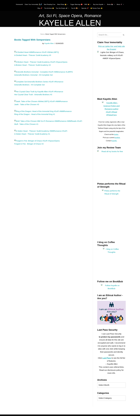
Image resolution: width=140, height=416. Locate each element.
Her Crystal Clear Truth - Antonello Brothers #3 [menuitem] (33, 95)
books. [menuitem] (116, 134)
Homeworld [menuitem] (19, 4)
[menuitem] (70, 16)
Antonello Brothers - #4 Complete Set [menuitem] (29, 85)
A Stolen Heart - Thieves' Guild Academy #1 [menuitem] (32, 134)
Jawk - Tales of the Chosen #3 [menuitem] (26, 104)
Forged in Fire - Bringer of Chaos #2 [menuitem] (29, 144)
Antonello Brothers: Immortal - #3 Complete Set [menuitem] (33, 75)
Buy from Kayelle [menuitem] (98, 4)
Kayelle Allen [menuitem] (49, 43)
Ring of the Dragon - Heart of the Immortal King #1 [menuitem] (34, 114)
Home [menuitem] (42, 34)
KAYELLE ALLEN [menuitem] (70, 22)
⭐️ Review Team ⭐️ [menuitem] (96, 8)
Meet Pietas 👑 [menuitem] (61, 4)
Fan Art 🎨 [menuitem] (74, 8)
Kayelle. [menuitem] (114, 141)
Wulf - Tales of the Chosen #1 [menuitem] (26, 124)
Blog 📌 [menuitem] (40, 8)
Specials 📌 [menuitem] (84, 8)
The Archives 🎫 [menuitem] (49, 8)
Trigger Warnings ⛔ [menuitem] (76, 4)
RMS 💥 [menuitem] (86, 4)
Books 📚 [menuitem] (110, 4)
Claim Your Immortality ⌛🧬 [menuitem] (33, 4)
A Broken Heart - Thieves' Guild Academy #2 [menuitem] (32, 65)
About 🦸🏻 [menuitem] (119, 4)
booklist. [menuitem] (117, 137)
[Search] (123, 35)
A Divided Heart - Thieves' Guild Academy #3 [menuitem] (32, 55)
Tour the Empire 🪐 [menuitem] (61, 8)
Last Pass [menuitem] (106, 358)
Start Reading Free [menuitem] (49, 4)
